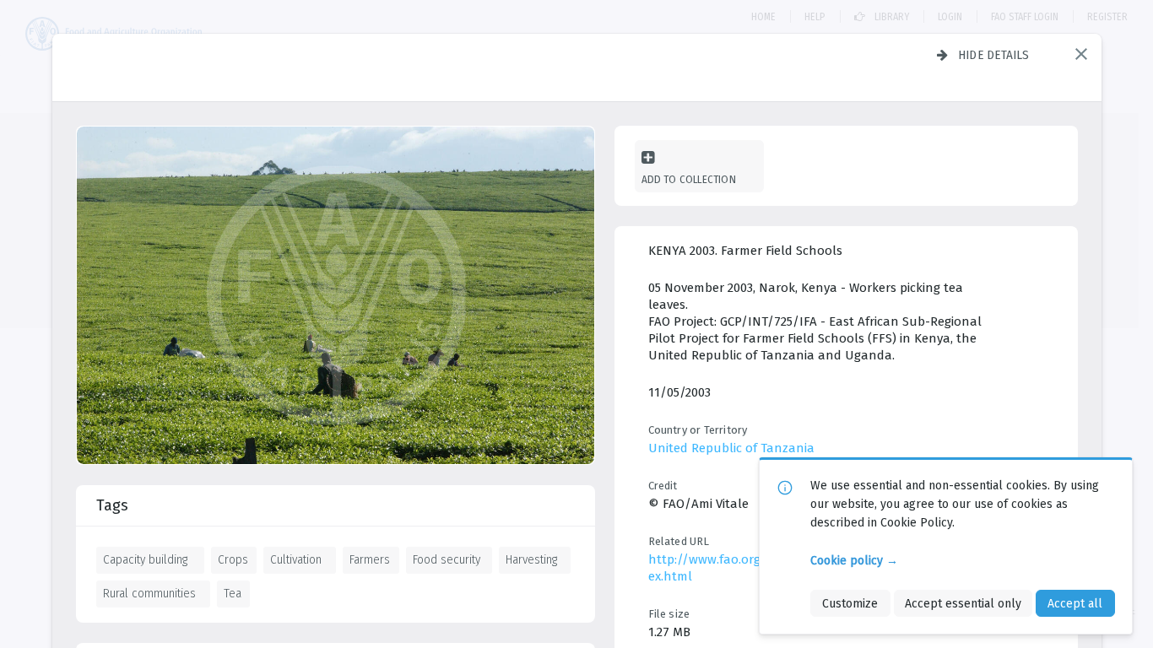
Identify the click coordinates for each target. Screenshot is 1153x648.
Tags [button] (112, 505)
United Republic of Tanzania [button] (731, 448)
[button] (1081, 54)
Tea (232, 593)
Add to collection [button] (688, 179)
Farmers (369, 559)
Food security (446, 559)
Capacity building (145, 559)
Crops (233, 559)
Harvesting (531, 559)
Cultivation (296, 559)
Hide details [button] (994, 54)
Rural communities (149, 593)
